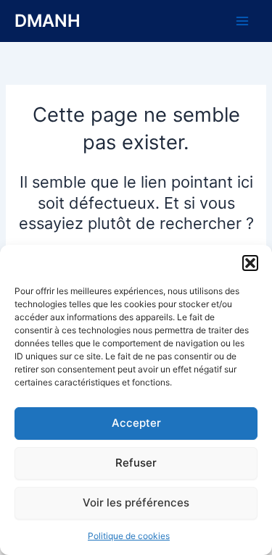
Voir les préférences (136, 502)
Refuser (136, 463)
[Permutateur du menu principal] (242, 21)
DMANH (48, 20)
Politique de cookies (129, 535)
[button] (250, 263)
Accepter (136, 423)
